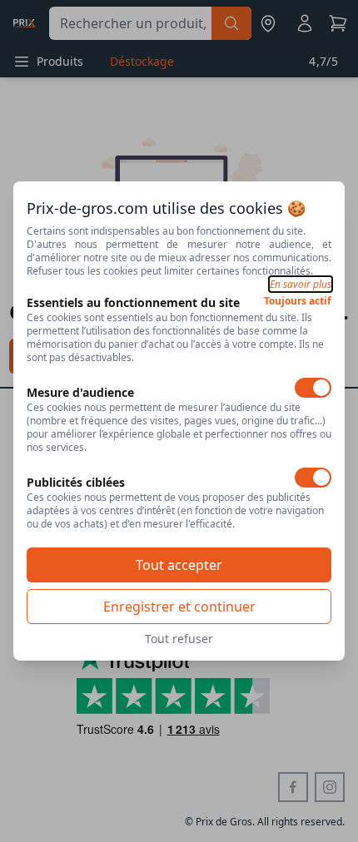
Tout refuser (179, 638)
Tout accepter (179, 565)
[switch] (313, 388)
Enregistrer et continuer (179, 606)
